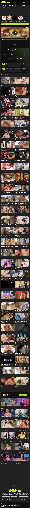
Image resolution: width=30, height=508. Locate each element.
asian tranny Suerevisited (6, 332)
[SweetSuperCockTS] (8, 459)
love (13, 66)
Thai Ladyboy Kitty (5, 149)
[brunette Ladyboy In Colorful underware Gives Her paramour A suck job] (8, 125)
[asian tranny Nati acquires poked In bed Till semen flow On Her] (8, 114)
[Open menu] (27, 2)
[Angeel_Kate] (22, 403)
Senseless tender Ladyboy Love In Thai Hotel (20, 85)
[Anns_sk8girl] (8, 403)
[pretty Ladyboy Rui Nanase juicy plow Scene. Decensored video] (22, 146)
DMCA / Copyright (6, 499)
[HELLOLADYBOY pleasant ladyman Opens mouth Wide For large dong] (22, 103)
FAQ (24, 501)
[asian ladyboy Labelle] (8, 211)
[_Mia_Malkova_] (22, 178)
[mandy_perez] (8, 437)
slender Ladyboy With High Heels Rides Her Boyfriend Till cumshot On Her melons (7, 342)
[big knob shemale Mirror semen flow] (22, 329)
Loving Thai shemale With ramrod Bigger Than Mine (7, 375)
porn (16, 66)
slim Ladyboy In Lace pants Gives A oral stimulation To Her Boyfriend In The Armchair (7, 235)
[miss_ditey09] (22, 459)
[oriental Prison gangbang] (22, 157)
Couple (11, 68)
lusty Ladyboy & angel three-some (7, 192)
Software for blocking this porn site (9, 496)
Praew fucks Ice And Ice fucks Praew (21, 246)
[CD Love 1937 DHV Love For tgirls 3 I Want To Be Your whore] (8, 286)
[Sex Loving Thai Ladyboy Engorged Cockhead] (22, 296)
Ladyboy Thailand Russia (20, 117)
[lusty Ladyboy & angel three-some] (8, 189)
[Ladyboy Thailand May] (22, 221)
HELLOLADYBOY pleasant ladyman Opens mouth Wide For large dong (21, 106)
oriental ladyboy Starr (5, 310)
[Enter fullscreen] (27, 38)
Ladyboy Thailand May (19, 224)
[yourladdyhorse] (22, 372)
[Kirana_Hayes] (8, 264)
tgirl (9, 66)
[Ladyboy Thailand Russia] (22, 114)
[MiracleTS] (22, 437)
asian (24, 63)
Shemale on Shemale (12, 71)
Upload (20, 501)
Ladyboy (5, 71)
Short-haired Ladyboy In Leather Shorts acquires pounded (21, 138)
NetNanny (21, 496)
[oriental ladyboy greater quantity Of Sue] (8, 275)
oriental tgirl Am (18, 267)
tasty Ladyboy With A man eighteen (21, 203)
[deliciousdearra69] (22, 425)
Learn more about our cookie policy (21, 494)
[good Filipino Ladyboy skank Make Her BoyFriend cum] (8, 361)
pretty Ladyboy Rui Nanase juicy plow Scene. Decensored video (21, 149)
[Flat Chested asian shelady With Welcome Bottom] (22, 125)
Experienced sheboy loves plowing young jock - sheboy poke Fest (7, 385)
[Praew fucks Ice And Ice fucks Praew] (22, 243)
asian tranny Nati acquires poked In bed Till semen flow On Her (7, 117)
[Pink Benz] (8, 168)
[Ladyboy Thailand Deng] (22, 254)
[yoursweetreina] (8, 157)
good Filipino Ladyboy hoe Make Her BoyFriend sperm (21, 364)
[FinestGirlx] (22, 232)
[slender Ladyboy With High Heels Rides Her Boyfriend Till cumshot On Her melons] (8, 339)
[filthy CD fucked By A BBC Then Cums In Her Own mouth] (8, 221)
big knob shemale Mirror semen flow (21, 332)
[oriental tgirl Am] (22, 264)
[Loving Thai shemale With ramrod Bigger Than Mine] (8, 372)
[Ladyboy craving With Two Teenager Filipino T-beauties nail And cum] (8, 243)
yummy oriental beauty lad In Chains (6, 85)
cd (19, 66)
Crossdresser (17, 68)
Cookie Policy (7, 501)
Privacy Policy (14, 501)
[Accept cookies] (27, 505)
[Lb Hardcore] (5, 2)
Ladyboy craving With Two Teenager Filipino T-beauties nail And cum (7, 246)
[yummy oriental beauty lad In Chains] (8, 82)
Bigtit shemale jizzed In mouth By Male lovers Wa (21, 95)
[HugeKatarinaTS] (8, 425)
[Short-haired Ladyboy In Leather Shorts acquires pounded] (22, 135)
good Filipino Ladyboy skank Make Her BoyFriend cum (7, 364)
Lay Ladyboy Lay (18, 278)
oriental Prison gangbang (20, 160)
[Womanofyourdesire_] (8, 318)
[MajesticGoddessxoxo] (22, 211)
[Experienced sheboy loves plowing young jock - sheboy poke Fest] (8, 382)
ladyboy (5, 66)
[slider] (15, 39)
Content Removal (22, 499)
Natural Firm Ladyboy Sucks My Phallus (7, 203)
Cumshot (23, 68)
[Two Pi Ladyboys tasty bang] (22, 382)
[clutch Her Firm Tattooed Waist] (22, 350)
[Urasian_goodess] (8, 296)
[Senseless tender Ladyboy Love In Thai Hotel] (22, 82)
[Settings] (27, 27)
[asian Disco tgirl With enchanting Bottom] (22, 318)
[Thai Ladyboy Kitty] (8, 146)
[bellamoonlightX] (22, 339)
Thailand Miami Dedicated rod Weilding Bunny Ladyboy (21, 289)
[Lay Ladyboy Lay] (22, 275)
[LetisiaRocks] (8, 135)
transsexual (19, 63)
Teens (20, 71)
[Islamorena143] (8, 414)
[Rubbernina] (22, 448)
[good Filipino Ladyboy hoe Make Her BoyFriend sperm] (22, 361)
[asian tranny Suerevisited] (8, 329)
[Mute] (3, 27)
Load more (15, 390)
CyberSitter (25, 496)
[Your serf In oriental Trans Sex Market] (8, 92)
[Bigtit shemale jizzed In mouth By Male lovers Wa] (22, 92)
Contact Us (14, 499)
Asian (7, 68)
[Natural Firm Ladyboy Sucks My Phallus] (8, 200)
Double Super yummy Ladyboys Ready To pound (21, 310)
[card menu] (14, 86)
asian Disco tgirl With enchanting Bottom (21, 321)
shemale (8, 63)
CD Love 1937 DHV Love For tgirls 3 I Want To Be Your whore (7, 289)
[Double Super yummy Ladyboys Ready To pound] (22, 307)
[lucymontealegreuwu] (22, 414)
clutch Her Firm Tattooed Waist (21, 353)
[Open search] (24, 2)
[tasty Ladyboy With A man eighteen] (22, 200)
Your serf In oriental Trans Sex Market (7, 95)
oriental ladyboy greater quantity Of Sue (7, 278)
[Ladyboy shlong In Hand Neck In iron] (8, 254)
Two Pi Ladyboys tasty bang (21, 385)
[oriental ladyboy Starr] (8, 307)
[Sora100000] (8, 448)
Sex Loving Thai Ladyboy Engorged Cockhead (21, 299)
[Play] (15, 32)
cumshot (13, 63)
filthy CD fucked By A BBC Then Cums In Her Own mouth (7, 224)
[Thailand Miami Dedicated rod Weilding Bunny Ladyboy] (22, 286)
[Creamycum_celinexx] (8, 103)
